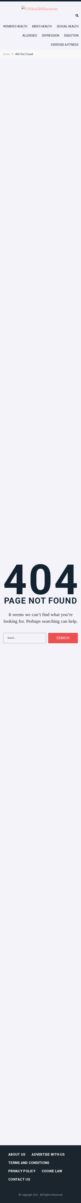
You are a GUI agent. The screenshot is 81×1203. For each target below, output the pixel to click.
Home (6, 54)
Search (62, 638)
